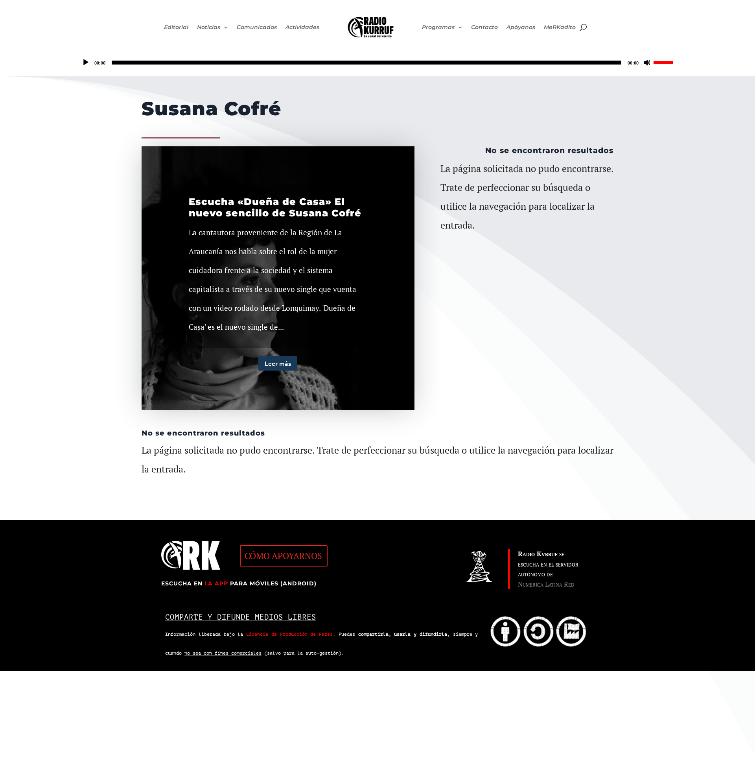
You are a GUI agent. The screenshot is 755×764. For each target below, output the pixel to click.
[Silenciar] (647, 62)
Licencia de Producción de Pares (289, 634)
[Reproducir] (86, 62)
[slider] (665, 62)
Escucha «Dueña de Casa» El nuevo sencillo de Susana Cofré (275, 207)
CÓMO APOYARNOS (283, 555)
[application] (378, 62)
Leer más (278, 363)
